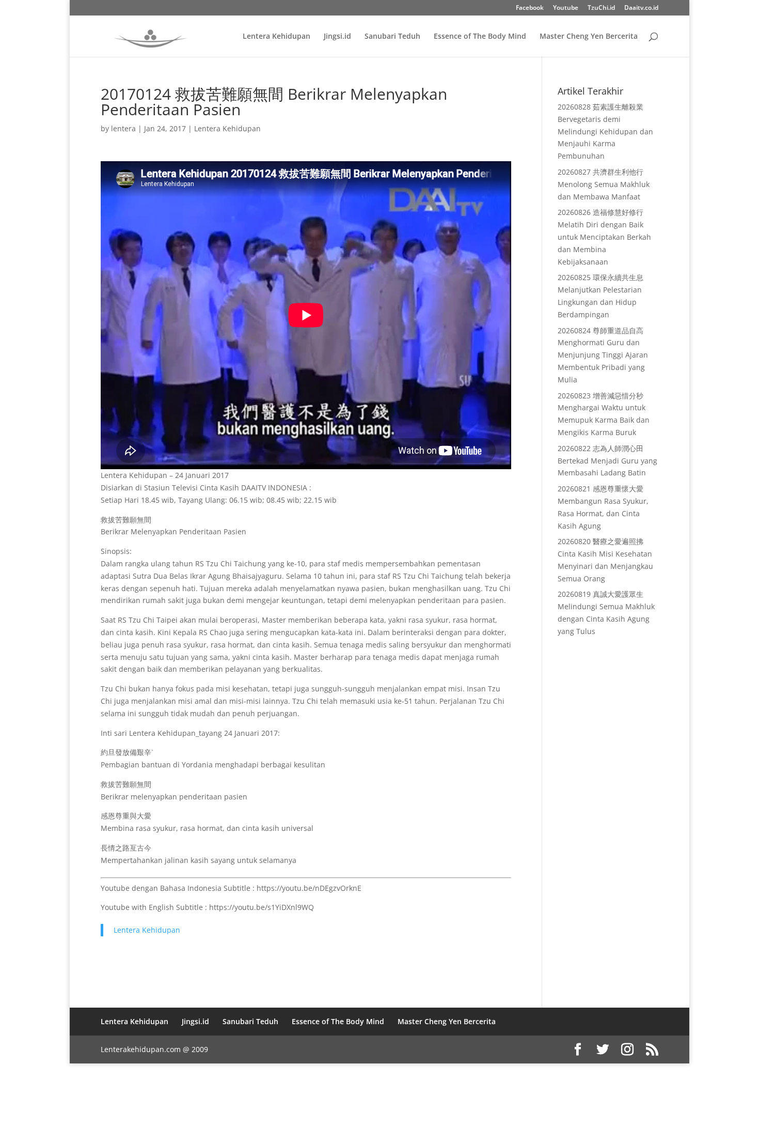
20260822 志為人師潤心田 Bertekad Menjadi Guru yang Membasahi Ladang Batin (607, 460)
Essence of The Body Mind (480, 37)
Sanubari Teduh (392, 37)
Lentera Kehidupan (276, 37)
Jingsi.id (337, 37)
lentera (123, 128)
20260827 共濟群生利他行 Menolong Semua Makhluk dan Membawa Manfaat (604, 184)
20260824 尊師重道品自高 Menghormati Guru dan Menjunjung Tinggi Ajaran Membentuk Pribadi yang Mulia (603, 355)
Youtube (565, 8)
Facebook (530, 8)
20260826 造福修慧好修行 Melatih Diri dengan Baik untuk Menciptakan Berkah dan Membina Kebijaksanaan (604, 236)
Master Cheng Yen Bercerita (589, 37)
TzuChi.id (601, 8)
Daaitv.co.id (641, 8)
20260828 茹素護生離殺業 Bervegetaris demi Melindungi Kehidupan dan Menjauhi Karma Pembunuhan (605, 131)
